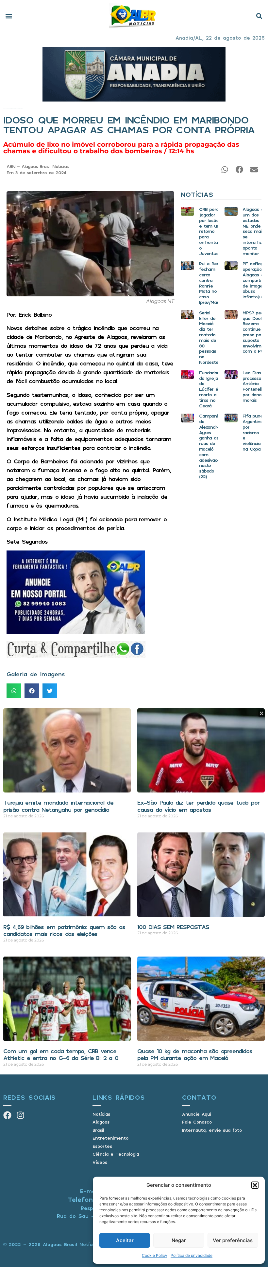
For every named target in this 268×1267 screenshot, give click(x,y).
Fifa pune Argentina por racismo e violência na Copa (252, 432)
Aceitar (125, 1240)
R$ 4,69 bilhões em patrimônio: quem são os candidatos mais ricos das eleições (64, 930)
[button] (255, 1185)
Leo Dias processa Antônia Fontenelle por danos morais (253, 386)
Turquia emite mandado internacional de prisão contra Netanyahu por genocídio (58, 806)
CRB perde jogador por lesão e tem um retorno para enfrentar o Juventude (210, 231)
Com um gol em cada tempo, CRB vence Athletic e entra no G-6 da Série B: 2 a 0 (60, 1054)
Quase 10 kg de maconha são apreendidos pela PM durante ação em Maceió (194, 1054)
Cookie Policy (154, 1255)
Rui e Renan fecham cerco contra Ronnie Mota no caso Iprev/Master (212, 283)
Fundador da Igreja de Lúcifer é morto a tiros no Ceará (208, 389)
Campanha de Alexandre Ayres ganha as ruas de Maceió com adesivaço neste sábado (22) (210, 446)
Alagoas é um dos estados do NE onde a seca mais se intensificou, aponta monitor (255, 231)
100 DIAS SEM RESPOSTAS (173, 926)
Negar (179, 1240)
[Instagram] (20, 1115)
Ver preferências (233, 1240)
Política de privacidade (191, 1255)
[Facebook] (7, 1115)
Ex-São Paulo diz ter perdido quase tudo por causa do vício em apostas (198, 806)
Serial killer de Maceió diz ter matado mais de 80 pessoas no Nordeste (208, 337)
